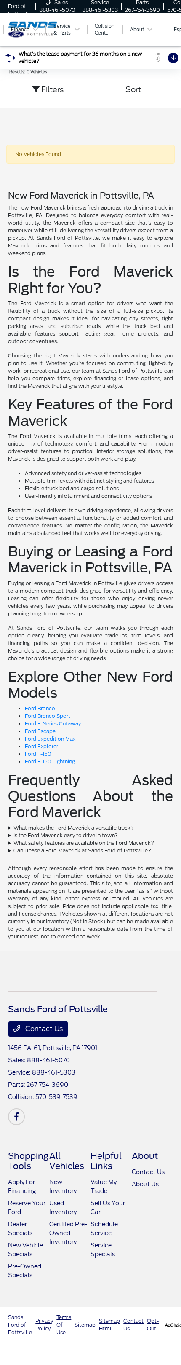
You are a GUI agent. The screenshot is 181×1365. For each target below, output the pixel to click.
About (145, 1156)
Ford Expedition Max (50, 739)
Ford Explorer (41, 746)
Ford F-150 (38, 754)
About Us (145, 1184)
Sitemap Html (109, 1325)
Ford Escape (40, 731)
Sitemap (85, 1325)
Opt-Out (153, 1325)
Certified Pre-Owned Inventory (68, 1233)
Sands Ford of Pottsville (20, 1324)
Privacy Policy (44, 1325)
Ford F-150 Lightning (50, 761)
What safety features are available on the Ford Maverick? (83, 843)
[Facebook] (16, 1116)
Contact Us (43, 1029)
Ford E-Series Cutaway (53, 723)
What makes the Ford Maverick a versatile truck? (73, 828)
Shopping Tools (28, 1161)
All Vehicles (66, 1161)
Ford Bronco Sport (47, 716)
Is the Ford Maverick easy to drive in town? (65, 835)
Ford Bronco (40, 708)
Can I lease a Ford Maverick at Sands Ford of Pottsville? (82, 850)
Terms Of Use (63, 1324)
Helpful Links (106, 1161)
